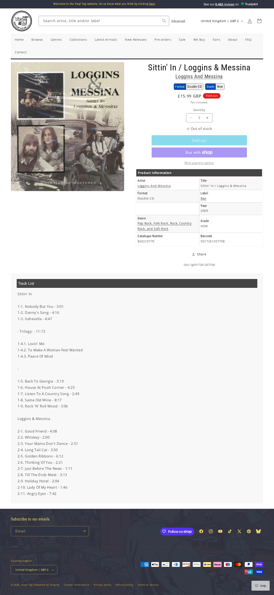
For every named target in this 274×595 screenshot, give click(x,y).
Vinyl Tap (27, 585)
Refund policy (124, 584)
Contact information (76, 584)
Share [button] (201, 254)
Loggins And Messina (199, 76)
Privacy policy (103, 584)
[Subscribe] (84, 531)
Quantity (199, 110)
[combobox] (104, 21)
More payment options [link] (199, 163)
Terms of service (148, 584)
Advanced (178, 21)
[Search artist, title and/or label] (164, 21)
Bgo (203, 198)
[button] (259, 21)
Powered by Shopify (47, 585)
